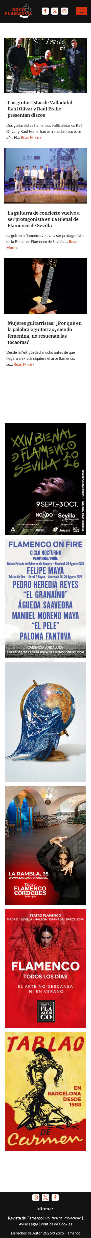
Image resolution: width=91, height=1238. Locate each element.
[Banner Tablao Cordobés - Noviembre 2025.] (45, 903)
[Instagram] (64, 11)
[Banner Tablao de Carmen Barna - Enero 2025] (45, 1149)
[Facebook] (45, 11)
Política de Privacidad (63, 1218)
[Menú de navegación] (81, 11)
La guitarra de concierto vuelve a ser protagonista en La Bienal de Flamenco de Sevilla (44, 219)
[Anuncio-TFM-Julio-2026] (45, 1026)
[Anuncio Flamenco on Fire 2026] (45, 657)
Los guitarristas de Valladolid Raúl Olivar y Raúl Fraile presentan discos (40, 109)
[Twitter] (54, 11)
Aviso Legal (28, 1224)
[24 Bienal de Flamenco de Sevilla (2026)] (45, 534)
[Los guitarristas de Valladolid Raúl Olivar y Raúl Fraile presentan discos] (45, 65)
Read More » (31, 137)
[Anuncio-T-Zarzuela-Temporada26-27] (45, 780)
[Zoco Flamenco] (19, 11)
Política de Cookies (56, 1224)
